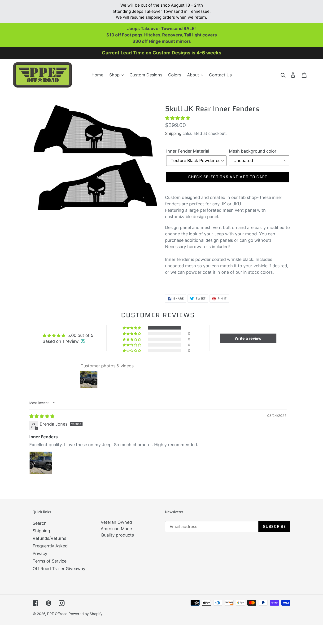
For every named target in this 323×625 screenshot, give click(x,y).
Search (40, 523)
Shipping (173, 133)
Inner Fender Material (187, 151)
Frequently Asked (50, 545)
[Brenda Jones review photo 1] (40, 462)
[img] (41, 416)
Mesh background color (252, 151)
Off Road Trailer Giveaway (59, 568)
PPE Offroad (57, 614)
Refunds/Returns (49, 538)
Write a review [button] (248, 338)
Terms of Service (49, 561)
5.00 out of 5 (80, 335)
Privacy (40, 553)
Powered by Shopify (85, 614)
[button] (177, 117)
